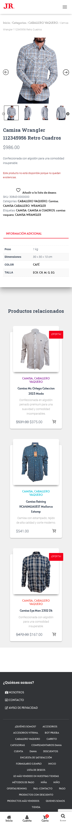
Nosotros (16, 692)
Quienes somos (55, 800)
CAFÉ (36, 264)
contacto (16, 700)
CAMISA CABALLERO (16, 206)
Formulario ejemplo (29, 763)
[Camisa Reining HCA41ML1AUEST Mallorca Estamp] (36, 462)
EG (52, 272)
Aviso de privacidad (23, 708)
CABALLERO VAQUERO (43, 23)
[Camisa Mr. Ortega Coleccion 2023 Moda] (36, 349)
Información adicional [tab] (24, 233)
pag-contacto (42, 788)
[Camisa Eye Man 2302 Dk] (36, 571)
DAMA (33, 751)
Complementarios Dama (46, 745)
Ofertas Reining (17, 788)
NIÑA (44, 782)
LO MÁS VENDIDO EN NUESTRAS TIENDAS (36, 776)
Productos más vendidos (23, 800)
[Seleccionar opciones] (54, 422)
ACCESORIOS (50, 726)
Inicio (6, 23)
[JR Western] (10, 7)
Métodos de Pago (23, 782)
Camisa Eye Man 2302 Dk (36, 610)
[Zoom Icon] (36, 71)
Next (68, 114)
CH (41, 272)
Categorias (19, 23)
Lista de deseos (36, 769)
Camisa (53, 201)
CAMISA (21, 210)
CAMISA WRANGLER (28, 215)
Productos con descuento (36, 794)
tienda (36, 807)
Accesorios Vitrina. (25, 732)
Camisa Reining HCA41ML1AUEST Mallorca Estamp (36, 506)
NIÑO (56, 782)
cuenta (18, 751)
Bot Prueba (52, 732)
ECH (35, 272)
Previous (4, 114)
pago (62, 788)
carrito (52, 738)
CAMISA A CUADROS (41, 210)
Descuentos (50, 751)
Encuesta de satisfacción (36, 757)
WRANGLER (38, 206)
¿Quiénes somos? (25, 726)
